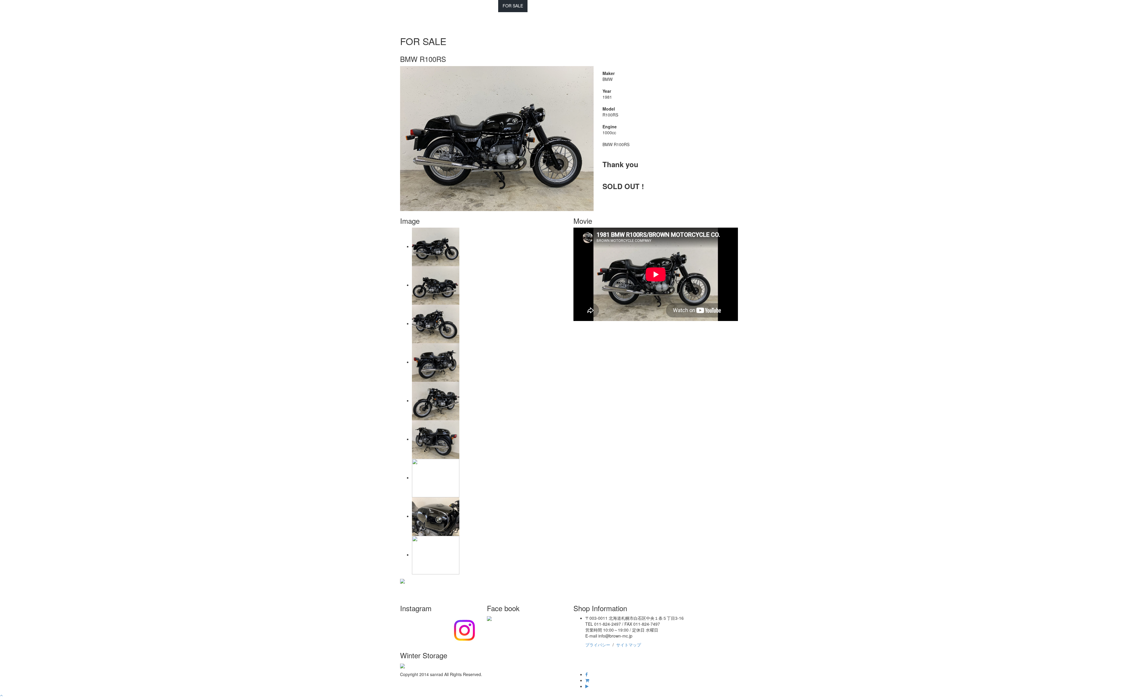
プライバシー (597, 645)
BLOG (488, 6)
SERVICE (540, 6)
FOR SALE (513, 6)
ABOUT (596, 6)
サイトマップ (628, 645)
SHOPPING (569, 6)
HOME (467, 6)
